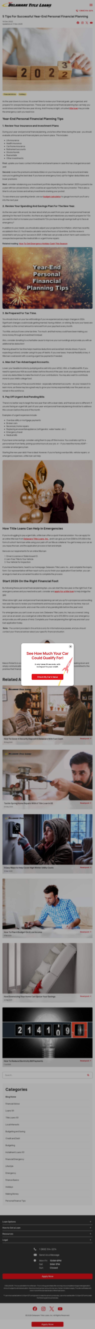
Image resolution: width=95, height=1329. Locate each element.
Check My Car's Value (47, 677)
